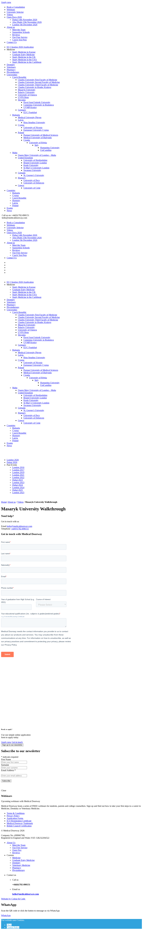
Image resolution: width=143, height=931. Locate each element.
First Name (6, 759)
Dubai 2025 (17, 490)
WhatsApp (6, 915)
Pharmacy (11, 69)
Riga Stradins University (34, 122)
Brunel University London (35, 163)
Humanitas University (49, 147)
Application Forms (15, 818)
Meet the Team (18, 30)
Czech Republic (19, 77)
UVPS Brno (23, 97)
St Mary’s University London (36, 168)
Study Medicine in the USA (24, 59)
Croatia (26, 140)
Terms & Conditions (16, 813)
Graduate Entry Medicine (23, 54)
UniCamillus (45, 150)
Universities (12, 75)
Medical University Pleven (29, 117)
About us (11, 27)
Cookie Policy (13, 927)
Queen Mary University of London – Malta (37, 155)
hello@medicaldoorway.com (19, 526)
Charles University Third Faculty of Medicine (38, 85)
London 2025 (18, 492)
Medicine (16, 858)
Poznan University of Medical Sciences (40, 135)
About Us (11, 842)
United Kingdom (25, 158)
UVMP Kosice (30, 107)
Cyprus (21, 125)
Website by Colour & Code (13, 899)
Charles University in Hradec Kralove (34, 87)
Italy (37, 145)
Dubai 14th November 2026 (24, 19)
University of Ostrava (27, 95)
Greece (21, 185)
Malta (14, 152)
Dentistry (11, 64)
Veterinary (11, 67)
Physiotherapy (13, 72)
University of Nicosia (32, 127)
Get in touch (17, 742)
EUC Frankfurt (30, 112)
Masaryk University (26, 90)
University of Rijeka (38, 142)
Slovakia (22, 100)
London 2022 (18, 477)
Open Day (17, 850)
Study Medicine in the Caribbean (26, 62)
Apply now (6, 2)
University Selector (15, 12)
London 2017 (18, 470)
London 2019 (18, 472)
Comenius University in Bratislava (38, 105)
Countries (11, 190)
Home (4, 502)
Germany (22, 110)
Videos (10, 14)
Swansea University (32, 170)
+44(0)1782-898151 (20, 529)
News (9, 210)
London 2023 (18, 482)
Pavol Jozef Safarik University (36, 102)
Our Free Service (19, 37)
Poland (21, 132)
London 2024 (18, 487)
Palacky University (26, 92)
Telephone (5, 529)
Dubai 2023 (17, 480)
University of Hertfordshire (35, 160)
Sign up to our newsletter (12, 745)
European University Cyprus (36, 130)
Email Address (8, 770)
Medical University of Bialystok (37, 137)
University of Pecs (31, 180)
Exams (10, 208)
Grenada (21, 173)
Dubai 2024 (17, 485)
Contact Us (12, 42)
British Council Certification (19, 826)
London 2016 (18, 467)
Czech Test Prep (19, 40)
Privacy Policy (13, 816)
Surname (5, 765)
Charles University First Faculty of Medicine (37, 80)
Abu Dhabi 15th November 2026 (27, 22)
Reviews (16, 35)
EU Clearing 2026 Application (20, 47)
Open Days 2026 (14, 17)
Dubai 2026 (12, 462)
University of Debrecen (33, 183)
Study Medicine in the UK (24, 57)
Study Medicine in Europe (23, 52)
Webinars (11, 9)
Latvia (20, 120)
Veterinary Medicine (21, 865)
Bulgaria (16, 115)
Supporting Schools (21, 32)
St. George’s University (33, 175)
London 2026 (13, 460)
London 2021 (18, 475)
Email (3, 526)
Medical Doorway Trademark (20, 823)
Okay (9, 925)
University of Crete (31, 188)
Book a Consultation (16, 7)
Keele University (30, 165)
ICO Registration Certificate (19, 821)
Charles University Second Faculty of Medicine (39, 82)
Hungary (22, 178)
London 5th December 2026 (24, 24)
